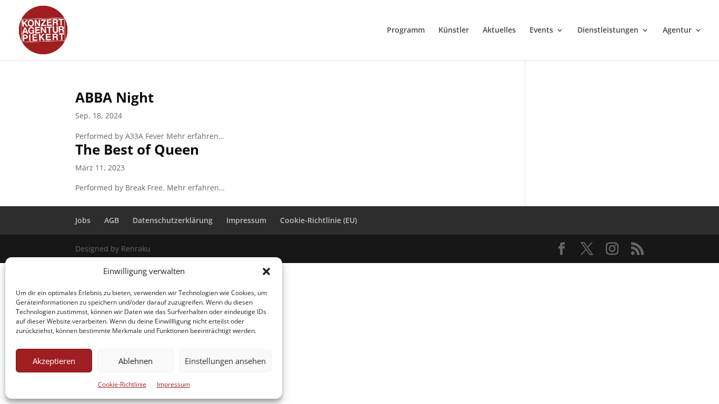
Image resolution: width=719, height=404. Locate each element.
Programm (406, 30)
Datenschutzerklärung (173, 220)
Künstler (453, 30)
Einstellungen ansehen (225, 361)
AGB (111, 220)
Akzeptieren (54, 361)
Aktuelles (499, 30)
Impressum (173, 384)
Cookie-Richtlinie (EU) (318, 220)
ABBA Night (114, 97)
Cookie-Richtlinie (122, 384)
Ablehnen (135, 361)
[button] (266, 271)
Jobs (83, 220)
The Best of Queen (137, 149)
